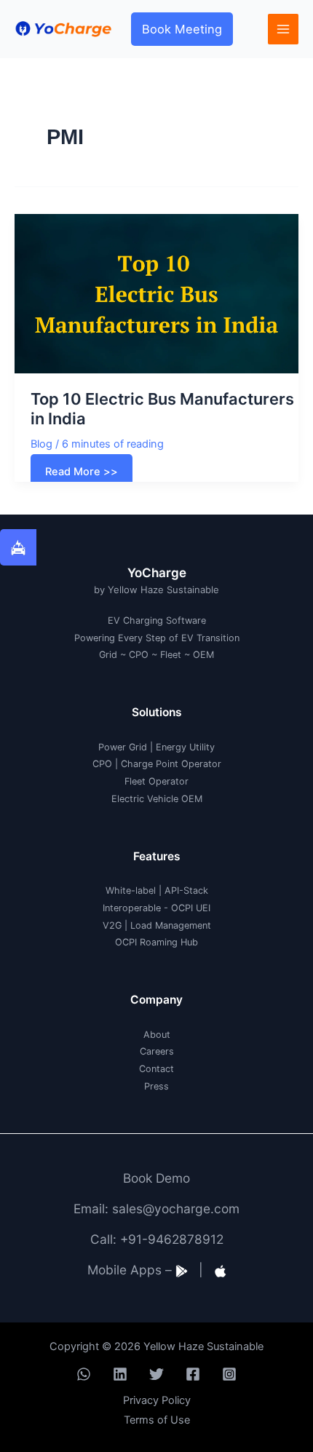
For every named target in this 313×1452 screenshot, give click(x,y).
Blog (41, 444)
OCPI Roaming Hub (156, 942)
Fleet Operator (156, 781)
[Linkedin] (120, 1374)
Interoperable (132, 907)
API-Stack (186, 890)
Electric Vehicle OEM (156, 798)
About (156, 1034)
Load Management (170, 925)
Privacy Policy (157, 1400)
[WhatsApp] (83, 1374)
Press (156, 1086)
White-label (131, 890)
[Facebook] (193, 1374)
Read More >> (81, 474)
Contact (156, 1068)
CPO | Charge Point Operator (156, 763)
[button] (182, 29)
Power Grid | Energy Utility (156, 747)
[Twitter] (156, 1374)
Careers (157, 1051)
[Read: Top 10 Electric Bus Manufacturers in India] (156, 292)
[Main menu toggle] (283, 29)
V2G (112, 925)
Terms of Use (157, 1420)
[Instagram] (229, 1374)
